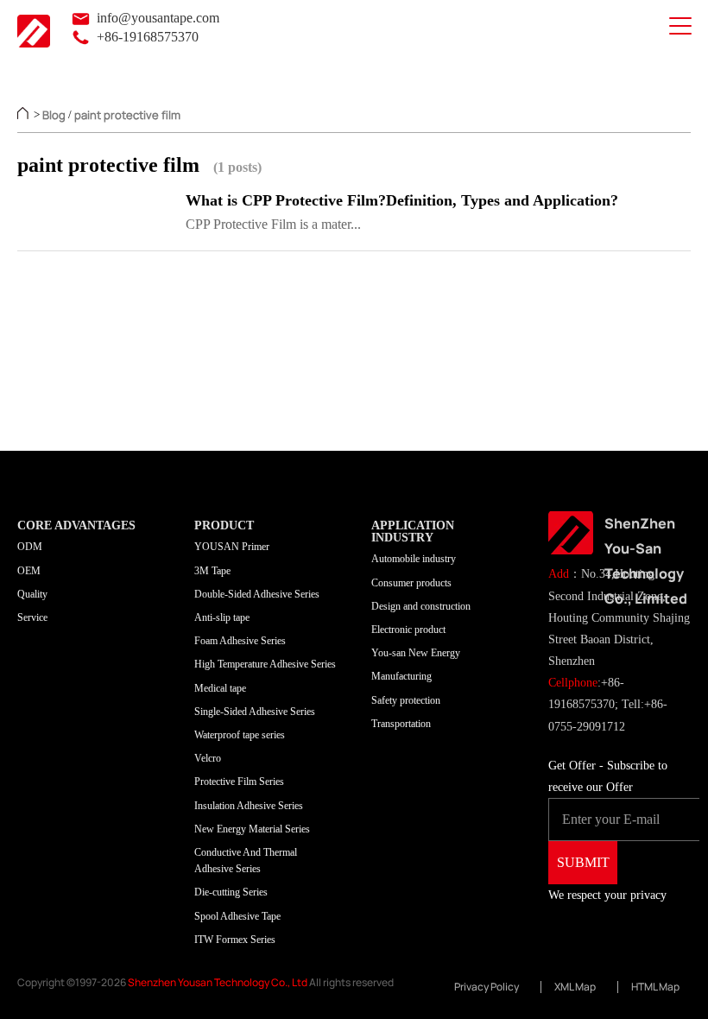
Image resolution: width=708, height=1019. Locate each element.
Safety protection (405, 700)
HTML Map (655, 987)
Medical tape (220, 688)
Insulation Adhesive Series (248, 806)
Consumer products (411, 583)
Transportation (401, 724)
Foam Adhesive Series (240, 641)
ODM (29, 547)
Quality (32, 594)
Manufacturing (401, 676)
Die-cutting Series (231, 892)
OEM (29, 571)
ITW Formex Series (234, 940)
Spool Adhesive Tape (237, 916)
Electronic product (408, 629)
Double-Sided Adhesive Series (256, 594)
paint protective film (127, 115)
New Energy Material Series (252, 829)
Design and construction (421, 606)
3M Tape (212, 571)
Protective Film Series (239, 781)
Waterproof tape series (239, 735)
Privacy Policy (486, 987)
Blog (54, 115)
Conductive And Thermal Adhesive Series (245, 860)
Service (32, 617)
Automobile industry (413, 559)
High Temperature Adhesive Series (265, 664)
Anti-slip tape (222, 617)
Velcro (207, 758)
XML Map (575, 987)
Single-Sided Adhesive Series (254, 712)
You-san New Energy (415, 653)
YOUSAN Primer (231, 547)
